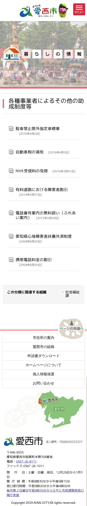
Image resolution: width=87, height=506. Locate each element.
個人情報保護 (43, 374)
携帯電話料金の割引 (34, 262)
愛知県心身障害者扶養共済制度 (44, 238)
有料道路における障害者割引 (42, 192)
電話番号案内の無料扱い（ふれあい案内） (46, 215)
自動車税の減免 (42, 152)
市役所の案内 (43, 337)
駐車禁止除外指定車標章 (38, 131)
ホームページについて (43, 365)
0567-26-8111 (26, 461)
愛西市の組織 (43, 347)
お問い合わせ (43, 383)
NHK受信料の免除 (45, 170)
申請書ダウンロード (43, 356)
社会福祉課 (72, 294)
